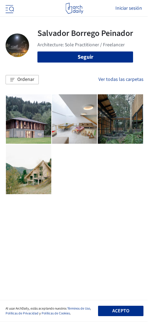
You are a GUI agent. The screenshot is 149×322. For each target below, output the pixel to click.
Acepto (120, 310)
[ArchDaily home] (74, 8)
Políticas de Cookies (56, 313)
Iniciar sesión (128, 8)
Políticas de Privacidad (22, 313)
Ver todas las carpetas (120, 79)
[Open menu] (9, 8)
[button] (22, 80)
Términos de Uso (78, 308)
